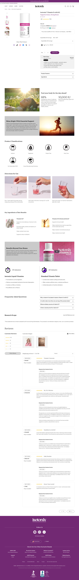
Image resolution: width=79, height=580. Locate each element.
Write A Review (13, 353)
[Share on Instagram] (20, 45)
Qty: (42, 52)
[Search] (65, 6)
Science (11, 6)
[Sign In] (68, 6)
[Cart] (73, 6)
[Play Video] (57, 251)
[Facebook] (34, 532)
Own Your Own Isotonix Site (52, 561)
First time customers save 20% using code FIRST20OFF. (39, 1)
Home (6, 9)
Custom (21, 6)
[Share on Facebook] (23, 45)
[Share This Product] (29, 45)
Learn (15, 6)
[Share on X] (26, 45)
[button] (7, 13)
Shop (6, 6)
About (38, 561)
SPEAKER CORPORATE (13, 3)
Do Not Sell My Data (30, 561)
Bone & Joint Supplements (16, 9)
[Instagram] (39, 532)
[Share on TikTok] (17, 45)
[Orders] (70, 6)
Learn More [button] (68, 31)
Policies (23, 561)
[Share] (44, 532)
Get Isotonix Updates (39, 536)
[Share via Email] (14, 45)
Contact (43, 561)
